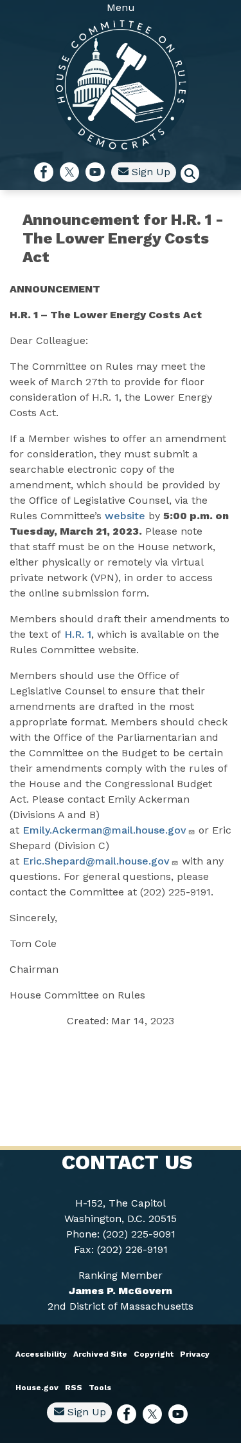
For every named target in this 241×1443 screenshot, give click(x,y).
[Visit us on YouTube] (98, 172)
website (125, 516)
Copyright (154, 1354)
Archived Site (100, 1354)
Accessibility (41, 1354)
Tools (100, 1387)
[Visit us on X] (72, 172)
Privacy (195, 1354)
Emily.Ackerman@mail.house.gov (104, 830)
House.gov (36, 1387)
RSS (73, 1387)
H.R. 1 (77, 634)
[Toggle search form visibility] (194, 175)
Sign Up (149, 172)
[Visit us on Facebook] (47, 172)
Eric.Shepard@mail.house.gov (96, 861)
